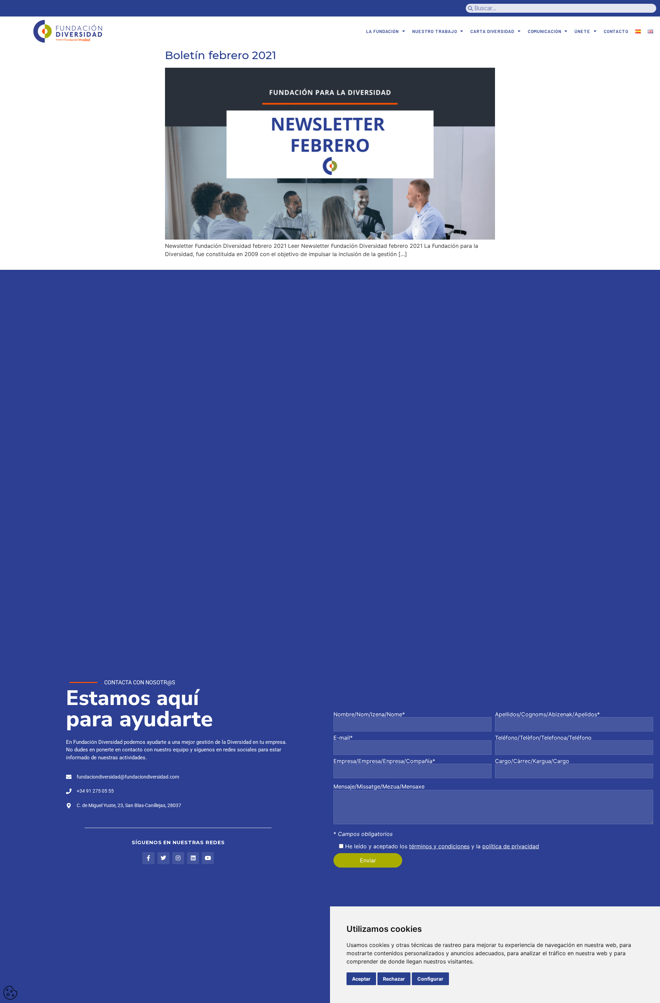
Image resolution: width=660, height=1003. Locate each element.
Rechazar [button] (394, 979)
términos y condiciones (439, 846)
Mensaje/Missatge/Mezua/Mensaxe (379, 786)
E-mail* (343, 738)
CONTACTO (616, 31)
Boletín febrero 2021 (220, 55)
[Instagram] (178, 858)
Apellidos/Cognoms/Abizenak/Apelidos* (547, 715)
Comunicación (544, 31)
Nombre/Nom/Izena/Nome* (369, 715)
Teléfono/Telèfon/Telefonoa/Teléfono (543, 738)
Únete (582, 31)
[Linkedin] (193, 858)
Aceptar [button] (361, 979)
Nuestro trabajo (434, 31)
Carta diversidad (492, 31)
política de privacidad (510, 846)
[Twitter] (163, 858)
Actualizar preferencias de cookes (10, 993)
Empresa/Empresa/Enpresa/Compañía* (384, 761)
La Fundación (382, 31)
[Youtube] (208, 858)
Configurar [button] (430, 979)
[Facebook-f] (148, 858)
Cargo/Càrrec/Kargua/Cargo (532, 761)
